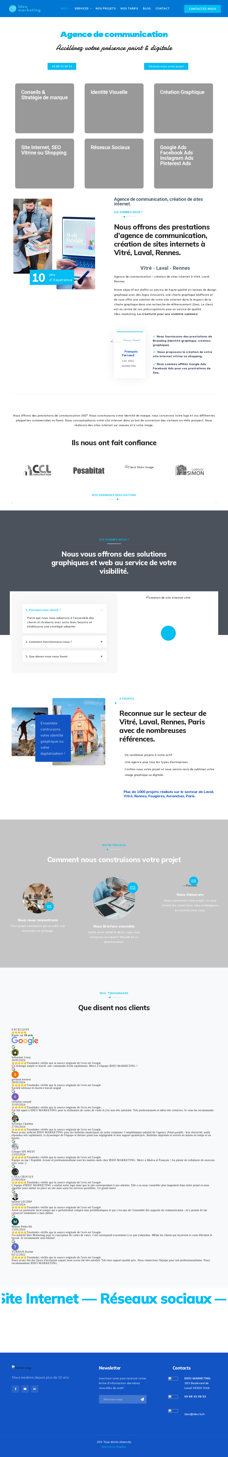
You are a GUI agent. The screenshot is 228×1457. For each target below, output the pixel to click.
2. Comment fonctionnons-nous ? (49, 642)
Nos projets (106, 8)
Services (82, 8)
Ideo (64, 8)
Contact (163, 8)
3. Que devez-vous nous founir (47, 656)
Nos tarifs (129, 8)
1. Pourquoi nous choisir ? (43, 610)
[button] (12, 502)
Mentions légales (114, 1446)
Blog (147, 8)
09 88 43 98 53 (195, 1396)
